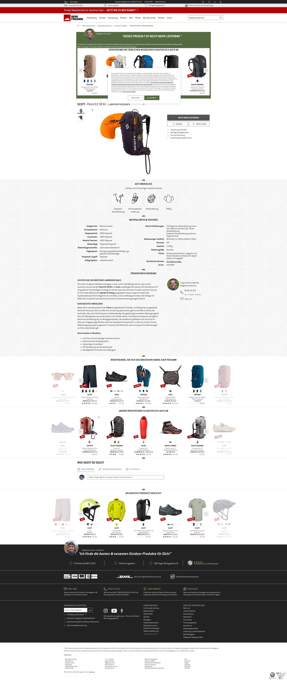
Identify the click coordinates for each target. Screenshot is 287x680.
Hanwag (187, 665)
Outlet (169, 17)
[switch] (281, 677)
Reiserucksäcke (150, 661)
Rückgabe (147, 620)
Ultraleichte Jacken (111, 666)
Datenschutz (153, 626)
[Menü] (285, 672)
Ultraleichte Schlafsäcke (153, 663)
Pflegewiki (187, 637)
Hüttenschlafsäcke (151, 659)
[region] (144, 86)
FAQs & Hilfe (148, 614)
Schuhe (102, 17)
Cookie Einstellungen (151, 628)
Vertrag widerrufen (150, 634)
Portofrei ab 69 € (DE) (75, 5)
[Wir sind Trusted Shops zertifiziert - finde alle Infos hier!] (190, 563)
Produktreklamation (151, 623)
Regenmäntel (109, 661)
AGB (145, 626)
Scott (81, 104)
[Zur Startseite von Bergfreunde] (74, 18)
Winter (138, 17)
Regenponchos (110, 663)
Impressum (187, 626)
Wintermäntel (109, 665)
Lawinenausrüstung (104, 26)
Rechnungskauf (113, 5)
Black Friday (69, 668)
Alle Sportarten (149, 17)
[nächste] (206, 70)
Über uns (186, 608)
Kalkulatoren (69, 661)
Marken (161, 17)
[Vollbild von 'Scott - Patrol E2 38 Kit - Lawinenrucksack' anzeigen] (92, 110)
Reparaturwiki (197, 637)
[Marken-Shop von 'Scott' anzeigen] (81, 111)
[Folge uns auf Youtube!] (115, 611)
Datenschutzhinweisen (129, 91)
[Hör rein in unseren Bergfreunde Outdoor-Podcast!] (123, 611)
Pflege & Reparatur (71, 666)
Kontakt (146, 617)
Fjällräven (187, 666)
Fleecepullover (109, 668)
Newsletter (187, 617)
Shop (66, 2)
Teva (185, 659)
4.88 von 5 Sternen (200, 5)
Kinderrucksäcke (150, 665)
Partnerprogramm (190, 623)
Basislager (74, 2)
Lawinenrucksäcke (120, 26)
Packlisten (68, 665)
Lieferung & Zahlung (151, 608)
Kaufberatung (69, 663)
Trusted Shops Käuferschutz (181, 138)
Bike (131, 17)
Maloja (186, 663)
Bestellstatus (149, 611)
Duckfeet (187, 661)
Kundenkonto (188, 614)
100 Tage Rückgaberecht (156, 5)
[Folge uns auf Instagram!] (107, 611)
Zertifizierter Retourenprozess (187, 577)
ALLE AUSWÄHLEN (151, 98)
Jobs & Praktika (189, 611)
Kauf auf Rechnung (177, 135)
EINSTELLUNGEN (135, 98)
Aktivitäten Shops (71, 659)
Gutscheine (187, 620)
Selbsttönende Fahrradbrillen (154, 668)
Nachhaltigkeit (189, 634)
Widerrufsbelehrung (151, 631)
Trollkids (187, 668)
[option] (124, 141)
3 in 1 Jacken (109, 659)
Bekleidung (92, 17)
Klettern (123, 17)
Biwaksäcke (148, 666)
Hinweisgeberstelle (190, 628)
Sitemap (92, 672)
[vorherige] (80, 70)
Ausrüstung (113, 17)
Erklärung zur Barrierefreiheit (194, 631)
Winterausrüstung (88, 26)
